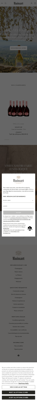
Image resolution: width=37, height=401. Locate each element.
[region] (18, 381)
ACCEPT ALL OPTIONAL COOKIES (18, 397)
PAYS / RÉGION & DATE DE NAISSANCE (14, 196)
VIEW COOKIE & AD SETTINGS (18, 387)
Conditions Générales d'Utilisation (19, 217)
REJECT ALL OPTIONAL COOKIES (18, 392)
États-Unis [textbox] (6, 200)
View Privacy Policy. (23, 383)
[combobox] (18, 200)
